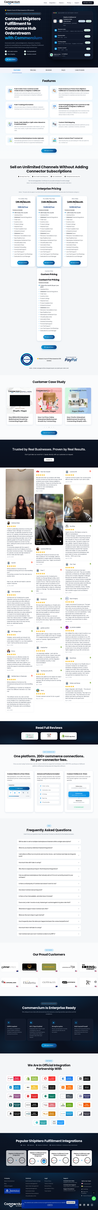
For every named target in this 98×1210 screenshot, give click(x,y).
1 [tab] (44, 427)
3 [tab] (49, 427)
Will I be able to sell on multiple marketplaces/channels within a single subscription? (45, 841)
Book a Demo (88, 3)
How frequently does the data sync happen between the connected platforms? (44, 921)
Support (77, 3)
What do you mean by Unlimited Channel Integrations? (36, 848)
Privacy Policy (47, 1181)
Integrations (52, 3)
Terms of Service (48, 1183)
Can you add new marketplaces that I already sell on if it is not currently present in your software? (46, 876)
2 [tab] (46, 427)
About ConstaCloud (9, 1181)
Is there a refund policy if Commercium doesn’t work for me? (37, 883)
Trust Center (47, 1191)
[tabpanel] (19, 406)
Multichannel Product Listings (33, 1181)
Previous (4, 406)
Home (45, 3)
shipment (31, 1145)
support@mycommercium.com (71, 1186)
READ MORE (70, 1202)
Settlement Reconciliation (32, 1193)
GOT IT (50, 1205)
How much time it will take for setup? (30, 927)
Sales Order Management (32, 1186)
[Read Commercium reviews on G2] (49, 736)
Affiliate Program (8, 1186)
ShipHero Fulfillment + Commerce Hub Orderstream (64, 1145)
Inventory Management (31, 1183)
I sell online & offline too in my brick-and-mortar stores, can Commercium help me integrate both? (47, 855)
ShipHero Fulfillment (42, 1145)
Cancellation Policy (49, 1188)
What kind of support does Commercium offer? (33, 909)
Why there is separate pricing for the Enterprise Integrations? (38, 869)
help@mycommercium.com (70, 1182)
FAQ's (63, 70)
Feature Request (87, 1195)
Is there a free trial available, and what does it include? (36, 896)
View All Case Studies (49, 433)
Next (94, 406)
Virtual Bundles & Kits (31, 1196)
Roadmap (85, 1189)
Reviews (49, 70)
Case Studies (79, 70)
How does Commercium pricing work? (30, 890)
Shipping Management (31, 1188)
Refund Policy (47, 1186)
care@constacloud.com (69, 1190)
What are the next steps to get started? (31, 915)
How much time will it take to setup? (30, 862)
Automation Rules (30, 1191)
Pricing (69, 3)
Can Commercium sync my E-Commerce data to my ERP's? (37, 934)
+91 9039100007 (87, 1186)
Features (61, 3)
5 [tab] (53, 427)
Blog (5, 1183)
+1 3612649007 (87, 1184)
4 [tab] (51, 427)
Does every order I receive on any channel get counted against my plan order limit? (45, 902)
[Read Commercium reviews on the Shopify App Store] (68, 736)
